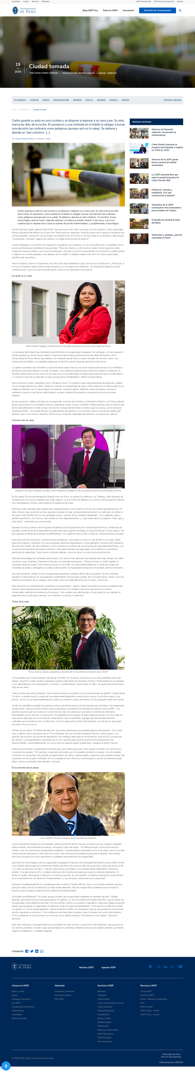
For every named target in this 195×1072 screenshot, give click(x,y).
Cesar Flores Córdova (25, 138)
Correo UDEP (145, 991)
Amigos (102, 73)
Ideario (15, 995)
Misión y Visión (18, 991)
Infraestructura (18, 1010)
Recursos (35, 1)
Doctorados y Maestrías (64, 991)
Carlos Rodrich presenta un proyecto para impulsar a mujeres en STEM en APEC (167, 147)
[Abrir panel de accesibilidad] (6, 1066)
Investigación (70, 73)
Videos (125, 100)
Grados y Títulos (104, 1018)
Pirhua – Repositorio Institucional (153, 999)
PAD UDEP (59, 999)
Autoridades (17, 1014)
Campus (34, 100)
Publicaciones (103, 1026)
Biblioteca (45, 1)
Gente (46, 100)
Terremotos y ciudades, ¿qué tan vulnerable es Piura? (167, 236)
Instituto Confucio (104, 1022)
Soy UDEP (16, 1003)
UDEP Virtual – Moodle (149, 1010)
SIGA (142, 1003)
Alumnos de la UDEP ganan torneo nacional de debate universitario (165, 162)
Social (89, 100)
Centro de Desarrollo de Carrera (111, 1003)
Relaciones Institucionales (108, 1030)
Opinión (77, 100)
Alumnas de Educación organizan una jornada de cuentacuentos (164, 132)
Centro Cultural (104, 999)
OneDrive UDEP (147, 995)
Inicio (14, 110)
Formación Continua (63, 995)
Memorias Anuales (19, 1018)
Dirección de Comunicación (157, 10)
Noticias (180, 1)
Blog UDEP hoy (90, 10)
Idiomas (101, 100)
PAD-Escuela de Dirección (164, 1)
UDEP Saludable (104, 1037)
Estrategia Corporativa (21, 999)
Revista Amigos (87, 73)
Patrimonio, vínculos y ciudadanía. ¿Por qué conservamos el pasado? (163, 192)
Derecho (112, 73)
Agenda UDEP (109, 967)
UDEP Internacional (143, 1)
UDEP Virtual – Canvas (149, 1014)
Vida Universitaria (105, 1041)
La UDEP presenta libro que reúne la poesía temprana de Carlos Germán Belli (165, 177)
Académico (20, 100)
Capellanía (102, 995)
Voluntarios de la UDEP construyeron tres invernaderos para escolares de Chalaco (166, 207)
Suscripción (128, 10)
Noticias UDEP (86, 967)
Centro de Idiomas (105, 1007)
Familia (114, 100)
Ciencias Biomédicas (106, 1010)
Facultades (16, 1)
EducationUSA (103, 1014)
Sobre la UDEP (110, 10)
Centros (26, 1)
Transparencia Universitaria (23, 1007)
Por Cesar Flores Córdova (44, 73)
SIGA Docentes (146, 1007)
